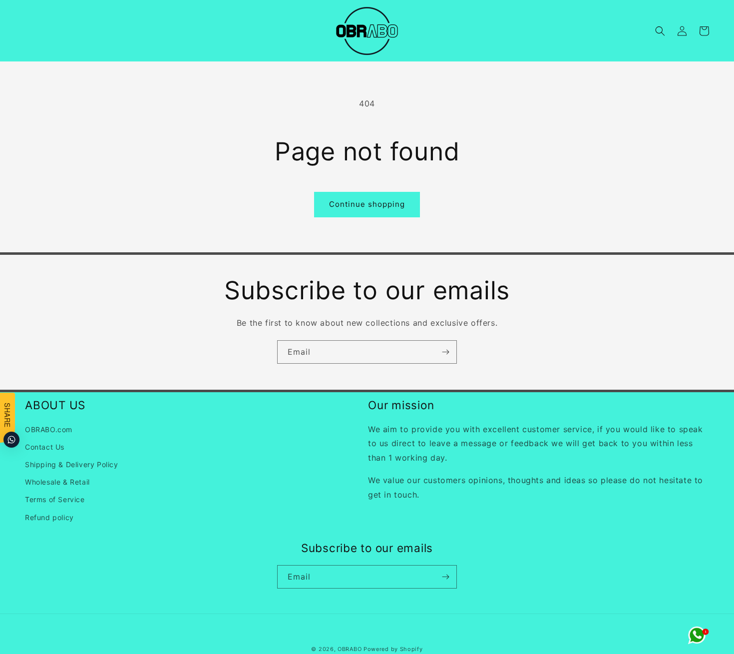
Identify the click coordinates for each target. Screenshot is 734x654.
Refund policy (49, 517)
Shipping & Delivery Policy (71, 464)
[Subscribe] (445, 352)
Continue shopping (367, 204)
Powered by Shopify (393, 649)
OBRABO (350, 649)
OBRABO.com (48, 429)
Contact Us (44, 447)
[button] (660, 31)
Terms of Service (55, 499)
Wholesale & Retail (57, 482)
